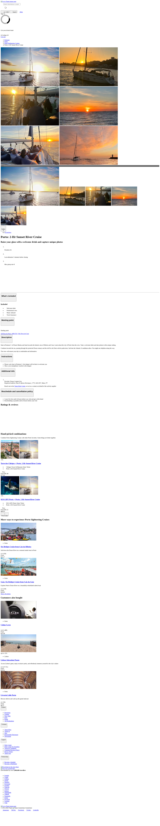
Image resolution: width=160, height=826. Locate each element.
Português (7, 796)
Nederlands (7, 792)
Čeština (6, 779)
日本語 (6, 794)
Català (6, 777)
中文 (5, 803)
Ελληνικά (7, 784)
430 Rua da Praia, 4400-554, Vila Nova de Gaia (15, 333)
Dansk (6, 780)
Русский (7, 799)
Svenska (6, 801)
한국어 (6, 789)
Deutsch (6, 782)
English (6, 775)
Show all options (6, 594)
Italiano (6, 791)
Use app (3, 37)
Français (6, 787)
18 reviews (8, 232)
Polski (6, 798)
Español (6, 785)
